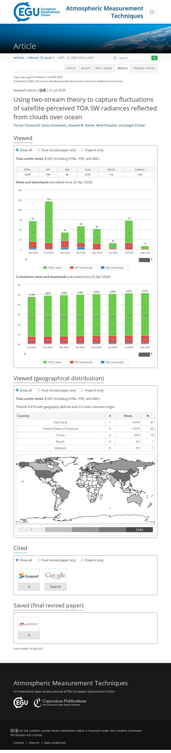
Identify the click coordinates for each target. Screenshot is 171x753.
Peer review (104, 68)
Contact (19, 743)
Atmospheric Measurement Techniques (104, 12)
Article (71, 68)
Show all (26, 150)
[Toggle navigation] (151, 12)
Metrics (122, 68)
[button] (115, 58)
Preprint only (94, 150)
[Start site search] (154, 58)
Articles (19, 58)
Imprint (34, 743)
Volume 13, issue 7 (41, 58)
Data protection (55, 743)
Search (55, 586)
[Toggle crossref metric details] (28, 575)
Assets (85, 68)
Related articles (144, 68)
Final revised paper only (58, 150)
